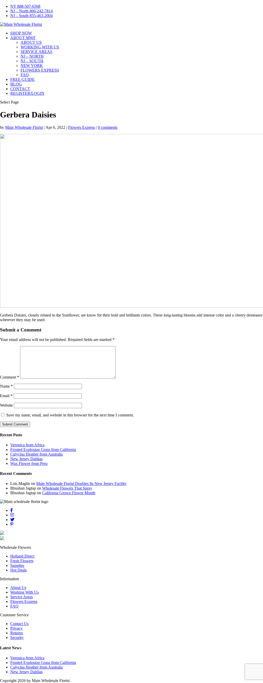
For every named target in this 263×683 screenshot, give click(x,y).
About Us (18, 587)
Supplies (17, 565)
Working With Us (24, 592)
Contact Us (19, 623)
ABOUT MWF (23, 38)
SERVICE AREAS (36, 51)
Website (6, 405)
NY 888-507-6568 (25, 6)
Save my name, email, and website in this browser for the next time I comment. (70, 415)
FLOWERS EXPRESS (40, 70)
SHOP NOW (21, 33)
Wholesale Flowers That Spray (67, 488)
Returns (16, 633)
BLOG (16, 84)
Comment (9, 377)
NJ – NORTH (32, 56)
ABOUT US (31, 42)
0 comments (107, 127)
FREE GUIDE (22, 79)
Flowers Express (81, 127)
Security (17, 637)
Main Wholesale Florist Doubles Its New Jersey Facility (81, 483)
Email (6, 396)
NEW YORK (32, 65)
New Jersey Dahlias (26, 459)
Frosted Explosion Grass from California (43, 449)
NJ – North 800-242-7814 (31, 11)
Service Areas (21, 597)
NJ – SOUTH (32, 61)
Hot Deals (18, 570)
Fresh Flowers (21, 561)
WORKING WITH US (40, 47)
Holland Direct (22, 556)
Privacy (16, 628)
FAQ (25, 75)
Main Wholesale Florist (24, 127)
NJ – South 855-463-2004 (31, 15)
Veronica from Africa (27, 445)
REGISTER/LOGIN (27, 93)
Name (6, 386)
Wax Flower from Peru (29, 463)
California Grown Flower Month (68, 493)
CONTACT (20, 89)
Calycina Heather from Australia (36, 454)
